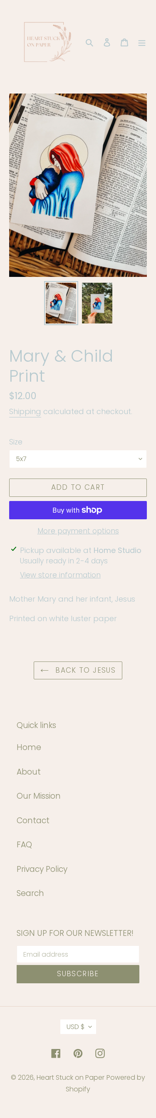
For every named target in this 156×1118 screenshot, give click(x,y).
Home (29, 747)
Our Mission (39, 796)
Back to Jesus (84, 670)
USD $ (75, 1027)
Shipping (25, 411)
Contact (33, 820)
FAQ (24, 844)
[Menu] (142, 42)
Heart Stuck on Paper (70, 1077)
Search (30, 893)
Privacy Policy (42, 869)
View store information (60, 575)
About (29, 771)
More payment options (78, 531)
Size (15, 442)
